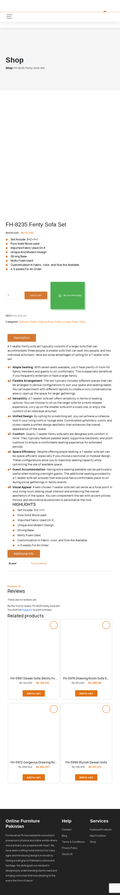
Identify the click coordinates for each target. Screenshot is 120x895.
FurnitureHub (38, 563)
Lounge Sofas (70, 321)
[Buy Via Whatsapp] (54, 625)
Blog (64, 835)
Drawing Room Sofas (49, 321)
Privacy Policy (69, 848)
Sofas (82, 321)
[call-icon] (37, 16)
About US (67, 854)
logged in (27, 609)
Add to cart (36, 295)
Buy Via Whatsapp (72, 295)
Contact (66, 829)
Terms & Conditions (73, 841)
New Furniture (98, 835)
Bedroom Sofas (27, 321)
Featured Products (101, 829)
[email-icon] (46, 16)
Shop (9, 68)
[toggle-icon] (9, 16)
